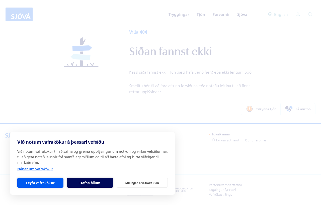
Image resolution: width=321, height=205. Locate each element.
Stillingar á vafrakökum (142, 183)
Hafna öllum (89, 183)
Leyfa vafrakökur (40, 183)
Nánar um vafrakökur (35, 169)
